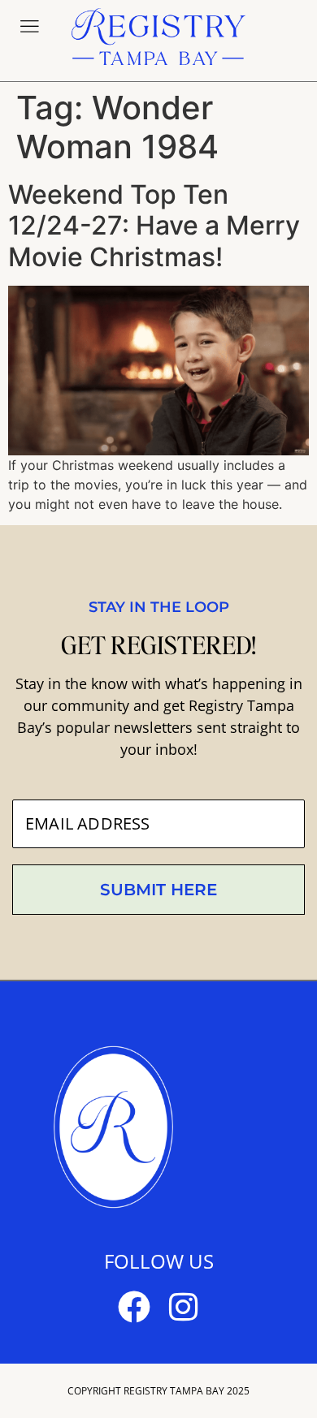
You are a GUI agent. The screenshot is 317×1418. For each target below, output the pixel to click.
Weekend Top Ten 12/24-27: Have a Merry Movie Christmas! (154, 226)
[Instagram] (183, 1307)
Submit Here (158, 889)
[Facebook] (134, 1307)
